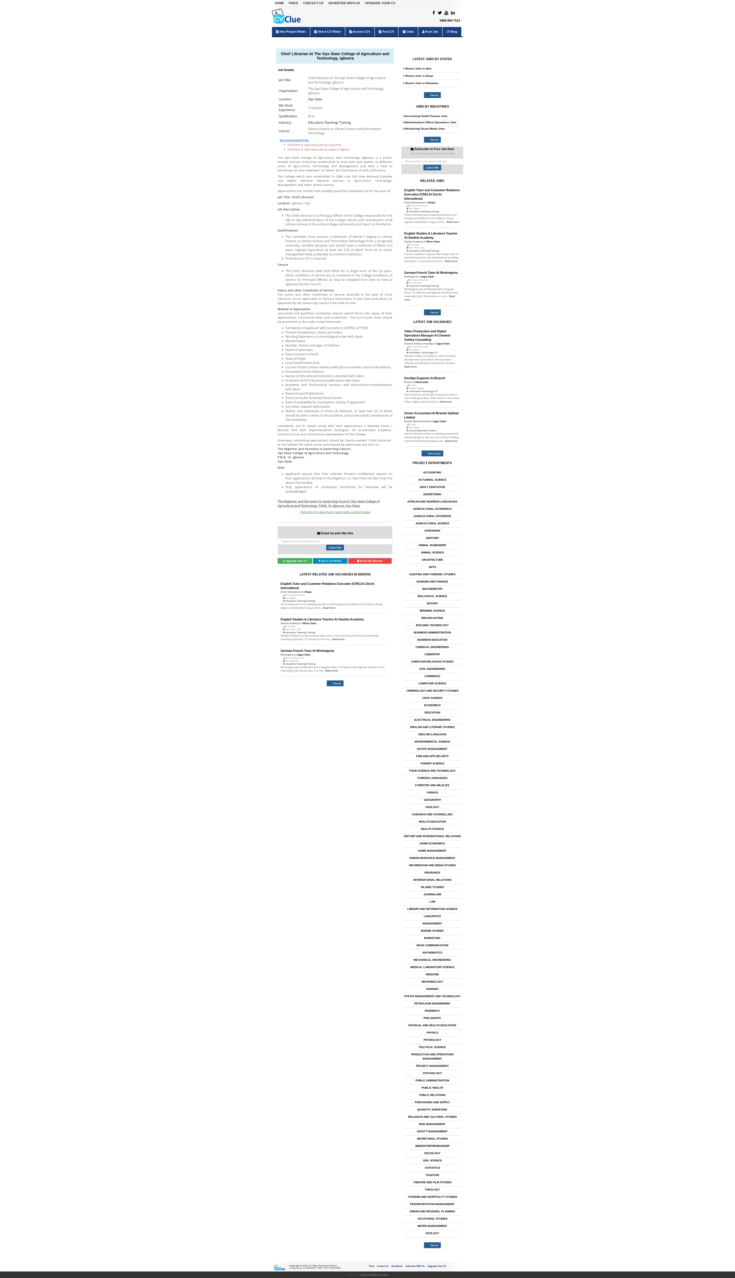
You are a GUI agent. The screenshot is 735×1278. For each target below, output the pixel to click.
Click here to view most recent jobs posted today (335, 512)
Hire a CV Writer (329, 31)
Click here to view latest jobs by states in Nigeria (318, 149)
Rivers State (309, 623)
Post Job (431, 31)
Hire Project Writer (292, 31)
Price (293, 3)
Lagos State (303, 654)
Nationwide (422, 382)
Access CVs (361, 31)
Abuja (308, 591)
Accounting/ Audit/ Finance (422, 430)
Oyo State (315, 99)
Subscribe (335, 547)
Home (279, 3)
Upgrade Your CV (380, 3)
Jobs (410, 31)
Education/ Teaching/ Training (329, 122)
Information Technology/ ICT (423, 352)
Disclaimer (397, 1266)
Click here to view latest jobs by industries (314, 145)
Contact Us (313, 3)
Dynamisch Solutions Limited (374, 1274)
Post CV (387, 31)
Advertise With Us (344, 3)
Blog (453, 31)
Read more (329, 608)
